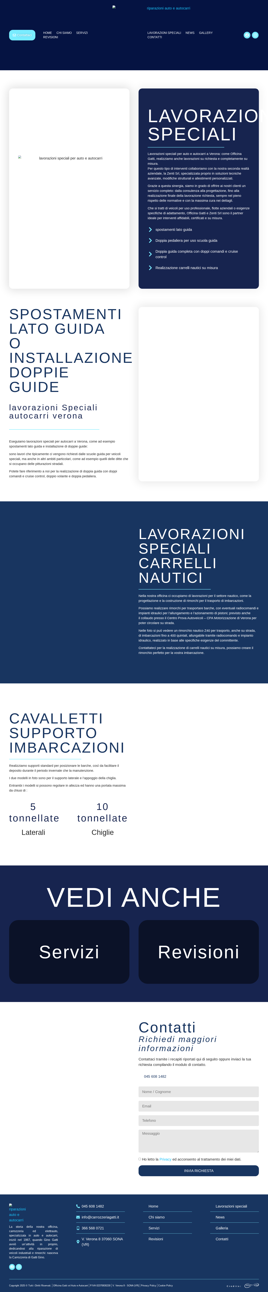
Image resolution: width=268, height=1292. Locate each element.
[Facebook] (247, 35)
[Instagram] (255, 35)
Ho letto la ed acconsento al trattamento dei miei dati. (191, 1159)
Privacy (165, 1159)
